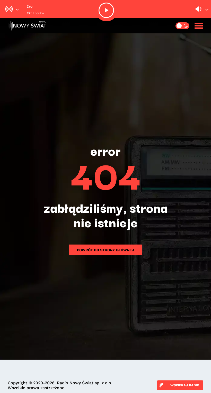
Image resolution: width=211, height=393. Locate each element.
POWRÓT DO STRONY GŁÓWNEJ (105, 250)
